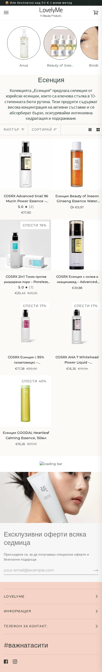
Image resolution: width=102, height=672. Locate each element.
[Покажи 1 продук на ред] (90, 129)
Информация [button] (17, 611)
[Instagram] (15, 661)
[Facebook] (6, 661)
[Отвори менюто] (11, 13)
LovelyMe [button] (14, 596)
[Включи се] (92, 570)
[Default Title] (25, 164)
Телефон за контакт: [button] (26, 626)
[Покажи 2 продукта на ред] (98, 129)
